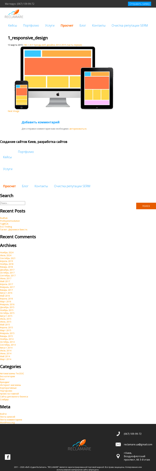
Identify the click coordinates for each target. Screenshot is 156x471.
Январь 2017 (6, 289)
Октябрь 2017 (7, 272)
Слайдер (4, 399)
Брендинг (5, 382)
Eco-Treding (6, 226)
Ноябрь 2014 (6, 339)
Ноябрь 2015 (6, 310)
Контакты (99, 25)
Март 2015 (5, 330)
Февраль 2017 (7, 287)
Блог (83, 25)
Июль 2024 (5, 255)
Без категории (7, 376)
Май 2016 (5, 295)
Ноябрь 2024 (6, 252)
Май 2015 (5, 324)
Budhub (4, 218)
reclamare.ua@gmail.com (138, 444)
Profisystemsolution (10, 220)
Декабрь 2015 (7, 307)
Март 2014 (5, 359)
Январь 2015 (6, 336)
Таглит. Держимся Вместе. (14, 229)
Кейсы (12, 25)
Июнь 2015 (5, 321)
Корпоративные (8, 387)
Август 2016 (6, 292)
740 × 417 (28, 44)
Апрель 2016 (6, 298)
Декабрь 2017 (7, 269)
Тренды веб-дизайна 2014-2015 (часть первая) (58, 44)
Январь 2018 (6, 266)
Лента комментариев (11, 419)
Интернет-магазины (10, 385)
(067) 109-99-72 (25, 3)
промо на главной (9, 393)
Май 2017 (5, 281)
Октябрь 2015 (7, 313)
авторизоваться (77, 128)
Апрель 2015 (6, 327)
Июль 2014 (5, 350)
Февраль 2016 (7, 304)
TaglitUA (4, 223)
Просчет (67, 25)
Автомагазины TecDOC (12, 373)
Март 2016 (5, 301)
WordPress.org (7, 422)
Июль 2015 (5, 318)
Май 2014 (5, 356)
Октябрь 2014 (7, 341)
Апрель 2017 (6, 284)
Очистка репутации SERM (130, 25)
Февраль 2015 (7, 333)
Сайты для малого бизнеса (14, 396)
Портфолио (31, 25)
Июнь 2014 (5, 353)
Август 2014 (6, 347)
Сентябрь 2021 (8, 258)
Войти (3, 413)
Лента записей (7, 416)
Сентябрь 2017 (8, 275)
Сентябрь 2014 (8, 344)
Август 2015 (6, 315)
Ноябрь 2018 (6, 264)
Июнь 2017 (5, 278)
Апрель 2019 (6, 261)
